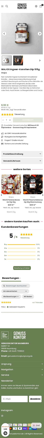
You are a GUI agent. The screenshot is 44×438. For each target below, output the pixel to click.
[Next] (40, 33)
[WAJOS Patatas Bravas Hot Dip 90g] (11, 184)
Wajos (4, 72)
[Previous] (4, 33)
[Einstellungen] (36, 6)
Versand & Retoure (11, 161)
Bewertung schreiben (22, 268)
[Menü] (2, 6)
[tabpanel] (22, 305)
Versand (16, 208)
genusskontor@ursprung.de (20, 356)
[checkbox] (28, 296)
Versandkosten (20, 109)
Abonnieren (35, 399)
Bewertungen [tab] (11, 278)
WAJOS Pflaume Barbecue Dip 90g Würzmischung (33, 201)
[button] (40, 6)
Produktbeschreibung (13, 154)
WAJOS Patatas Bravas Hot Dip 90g (11, 201)
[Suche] (7, 6)
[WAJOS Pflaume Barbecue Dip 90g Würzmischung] (33, 184)
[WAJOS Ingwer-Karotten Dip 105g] (6, 60)
